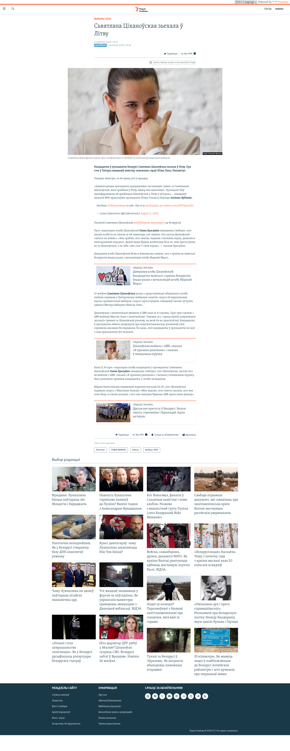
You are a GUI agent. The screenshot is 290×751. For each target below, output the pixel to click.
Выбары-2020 (102, 19)
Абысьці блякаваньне (109, 701)
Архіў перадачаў (61, 712)
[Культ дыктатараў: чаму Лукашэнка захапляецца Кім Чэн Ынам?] (121, 527)
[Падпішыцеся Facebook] (155, 696)
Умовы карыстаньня (109, 724)
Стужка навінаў (60, 695)
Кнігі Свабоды (59, 706)
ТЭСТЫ (267, 9)
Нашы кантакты (107, 718)
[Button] (171, 54)
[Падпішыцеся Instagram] (191, 696)
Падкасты (57, 701)
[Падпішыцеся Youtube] (169, 696)
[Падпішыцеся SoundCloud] (184, 696)
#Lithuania (151, 205)
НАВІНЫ (279, 9)
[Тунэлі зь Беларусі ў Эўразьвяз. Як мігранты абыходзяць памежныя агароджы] (169, 640)
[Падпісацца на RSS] (205, 696)
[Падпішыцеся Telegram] (198, 696)
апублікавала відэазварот (149, 223)
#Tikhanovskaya (116, 205)
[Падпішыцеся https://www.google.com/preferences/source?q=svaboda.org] (148, 696)
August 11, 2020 (149, 213)
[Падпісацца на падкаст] (176, 696)
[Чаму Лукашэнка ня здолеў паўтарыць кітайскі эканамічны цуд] (74, 574)
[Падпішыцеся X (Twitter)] (162, 696)
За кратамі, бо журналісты (66, 724)
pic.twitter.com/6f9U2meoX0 (176, 205)
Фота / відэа (58, 718)
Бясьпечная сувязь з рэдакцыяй (115, 712)
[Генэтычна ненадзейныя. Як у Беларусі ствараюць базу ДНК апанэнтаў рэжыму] (74, 527)
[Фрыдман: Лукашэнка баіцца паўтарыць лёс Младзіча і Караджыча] (74, 479)
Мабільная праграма (109, 706)
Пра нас (102, 695)
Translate (283, 2)
